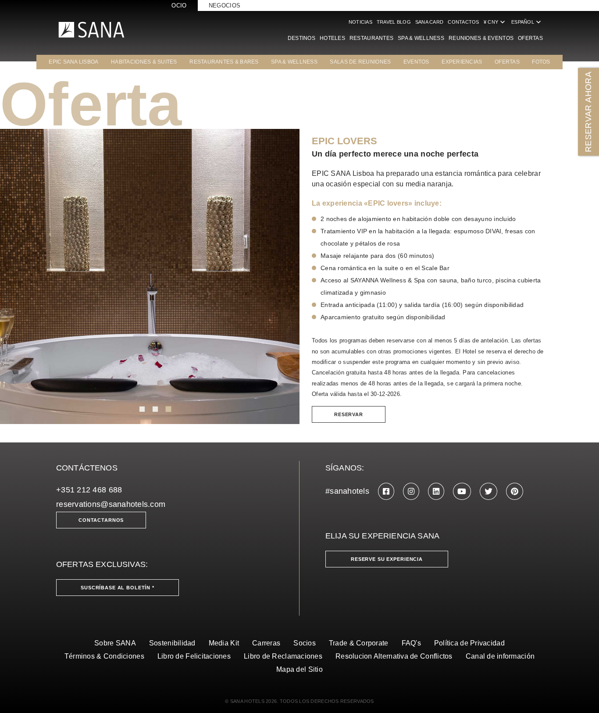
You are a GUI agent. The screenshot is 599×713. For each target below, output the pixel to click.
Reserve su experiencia (387, 559)
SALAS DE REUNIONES (360, 62)
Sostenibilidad (172, 643)
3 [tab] (168, 409)
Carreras (266, 643)
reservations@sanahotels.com (110, 504)
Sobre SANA (115, 643)
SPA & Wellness (421, 38)
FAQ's (411, 643)
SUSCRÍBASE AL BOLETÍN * (117, 587)
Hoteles (332, 38)
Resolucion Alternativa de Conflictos (394, 656)
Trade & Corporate (359, 643)
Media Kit (224, 643)
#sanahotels (347, 491)
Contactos (463, 22)
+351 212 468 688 (89, 489)
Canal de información (500, 656)
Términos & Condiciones (104, 656)
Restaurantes (371, 38)
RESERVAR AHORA (588, 111)
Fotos (541, 62)
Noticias (360, 22)
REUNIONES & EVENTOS (481, 38)
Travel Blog (394, 22)
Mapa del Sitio (299, 669)
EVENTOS (416, 62)
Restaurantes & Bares (223, 62)
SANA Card (429, 22)
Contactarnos (101, 520)
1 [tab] (142, 409)
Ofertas (530, 38)
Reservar (348, 414)
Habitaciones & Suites (144, 62)
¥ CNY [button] (495, 22)
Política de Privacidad (469, 643)
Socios (304, 643)
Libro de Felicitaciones (194, 656)
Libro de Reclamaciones (283, 656)
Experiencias (462, 62)
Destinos (301, 38)
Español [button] (527, 22)
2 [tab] (155, 409)
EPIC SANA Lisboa (73, 62)
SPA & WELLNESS (294, 62)
